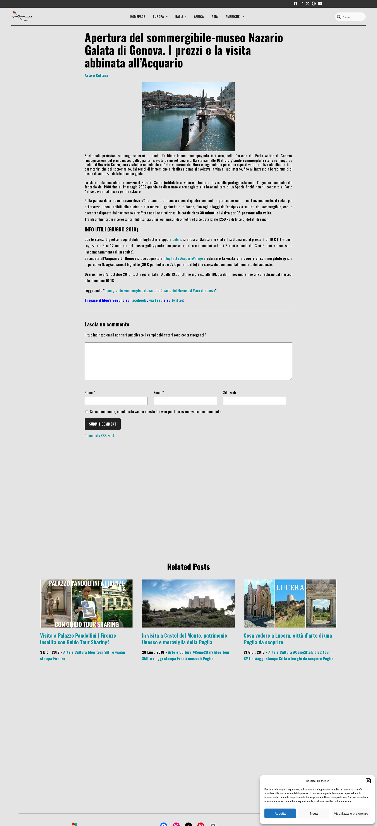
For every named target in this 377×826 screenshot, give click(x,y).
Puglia (208, 658)
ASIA (215, 16)
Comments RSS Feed (99, 435)
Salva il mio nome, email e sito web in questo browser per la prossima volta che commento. (156, 411)
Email (159, 392)
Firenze (59, 658)
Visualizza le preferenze (351, 813)
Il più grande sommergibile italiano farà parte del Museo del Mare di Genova (160, 290)
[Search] (339, 17)
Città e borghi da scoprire (300, 658)
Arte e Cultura (96, 75)
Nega (314, 813)
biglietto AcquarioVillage (184, 258)
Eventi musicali (189, 658)
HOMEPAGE (137, 16)
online (177, 239)
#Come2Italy (203, 652)
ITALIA (179, 16)
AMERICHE (233, 16)
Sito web (229, 392)
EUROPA (158, 16)
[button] (368, 781)
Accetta (280, 813)
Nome (90, 392)
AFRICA (199, 16)
